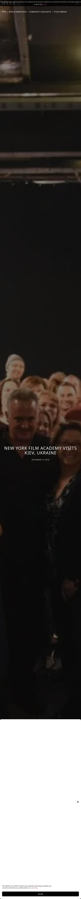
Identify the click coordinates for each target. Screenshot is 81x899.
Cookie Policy (34, 888)
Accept (40, 894)
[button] (78, 802)
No (46, 4)
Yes (44, 4)
